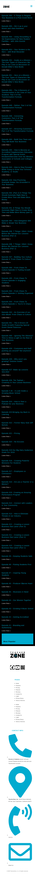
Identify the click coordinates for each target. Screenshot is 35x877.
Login (17, 696)
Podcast (18, 689)
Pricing (18, 687)
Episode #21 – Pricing (11, 433)
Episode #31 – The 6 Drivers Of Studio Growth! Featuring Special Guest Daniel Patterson (15, 325)
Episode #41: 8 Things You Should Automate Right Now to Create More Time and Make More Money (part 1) (17, 210)
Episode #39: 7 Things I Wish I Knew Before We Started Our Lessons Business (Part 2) (17, 233)
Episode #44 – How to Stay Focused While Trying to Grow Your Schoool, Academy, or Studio (17, 169)
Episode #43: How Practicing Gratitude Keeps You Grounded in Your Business (16, 182)
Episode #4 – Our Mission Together (16, 600)
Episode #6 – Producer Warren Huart (17, 583)
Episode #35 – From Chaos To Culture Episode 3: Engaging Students (14, 280)
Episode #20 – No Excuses (13, 442)
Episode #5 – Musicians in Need (15, 592)
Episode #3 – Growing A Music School (17, 609)
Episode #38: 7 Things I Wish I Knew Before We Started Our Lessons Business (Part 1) (17, 246)
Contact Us (19, 694)
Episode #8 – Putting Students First (16, 564)
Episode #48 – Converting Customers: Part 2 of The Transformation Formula (12, 118)
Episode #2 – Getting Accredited (15, 617)
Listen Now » (6, 21)
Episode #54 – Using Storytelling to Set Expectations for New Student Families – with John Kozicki (16, 39)
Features (18, 685)
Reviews (18, 692)
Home (17, 683)
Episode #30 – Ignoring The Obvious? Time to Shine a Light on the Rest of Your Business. (17, 338)
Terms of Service (20, 700)
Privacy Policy (20, 698)
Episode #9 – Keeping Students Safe (17, 556)
